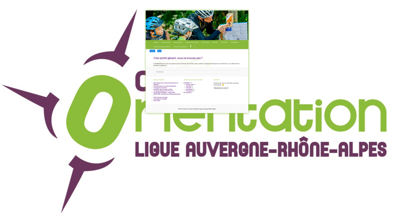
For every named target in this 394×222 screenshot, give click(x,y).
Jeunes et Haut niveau (191, 42)
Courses (188, 86)
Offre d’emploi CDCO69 (160, 97)
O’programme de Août (160, 87)
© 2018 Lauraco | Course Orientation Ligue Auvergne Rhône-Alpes (197, 109)
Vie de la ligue (178, 42)
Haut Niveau (189, 89)
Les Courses (205, 42)
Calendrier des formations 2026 (162, 89)
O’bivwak (215, 42)
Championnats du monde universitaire (164, 86)
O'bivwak (188, 87)
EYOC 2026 (156, 100)
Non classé (187, 92)
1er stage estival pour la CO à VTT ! (163, 91)
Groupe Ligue (190, 84)
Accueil (156, 42)
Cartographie (235, 42)
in (194, 46)
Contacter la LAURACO (180, 46)
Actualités (187, 83)
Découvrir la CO (166, 42)
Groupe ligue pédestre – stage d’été (164, 92)
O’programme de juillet (160, 99)
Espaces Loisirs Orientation (162, 46)
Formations (224, 42)
